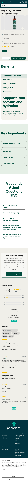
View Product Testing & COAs (14, 274)
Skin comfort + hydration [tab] (12, 76)
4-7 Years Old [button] (11, 351)
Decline (13, 476)
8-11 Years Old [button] (11, 367)
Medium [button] (3, 351)
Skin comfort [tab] (7, 92)
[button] (14, 295)
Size (3, 48)
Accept (13, 473)
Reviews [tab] (5, 326)
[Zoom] (22, 28)
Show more (14, 408)
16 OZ (4, 51)
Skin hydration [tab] (8, 88)
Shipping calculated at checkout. (17, 56)
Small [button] (3, 367)
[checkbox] (5, 336)
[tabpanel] (14, 107)
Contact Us (17, 449)
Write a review (14, 320)
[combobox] (14, 5)
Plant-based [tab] (7, 80)
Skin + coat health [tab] (9, 84)
